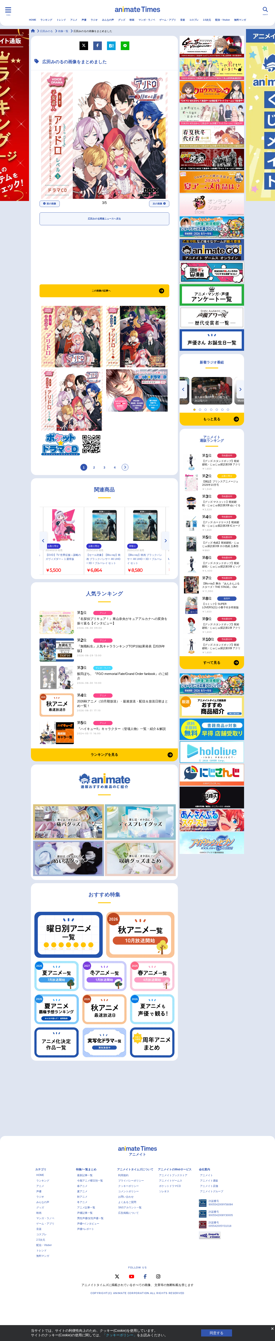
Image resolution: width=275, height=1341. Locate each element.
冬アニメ (82, 1202)
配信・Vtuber (222, 19)
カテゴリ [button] (40, 1169)
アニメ (73, 19)
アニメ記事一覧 (86, 1207)
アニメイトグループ (211, 1191)
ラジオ (94, 19)
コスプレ (194, 19)
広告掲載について (128, 1212)
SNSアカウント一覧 (130, 1207)
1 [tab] (195, 408)
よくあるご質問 (127, 1202)
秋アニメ (82, 1196)
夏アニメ (82, 1191)
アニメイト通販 (209, 1180)
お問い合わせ (126, 1196)
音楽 (182, 19)
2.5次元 (207, 19)
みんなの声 (108, 19)
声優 (84, 19)
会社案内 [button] (204, 1169)
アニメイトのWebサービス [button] (175, 1169)
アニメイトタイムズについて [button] (135, 1169)
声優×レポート (85, 1229)
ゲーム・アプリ (167, 19)
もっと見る (211, 419)
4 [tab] (212, 408)
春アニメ (82, 1186)
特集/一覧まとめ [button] (86, 1169)
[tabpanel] (211, 391)
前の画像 (51, 203)
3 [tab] (206, 408)
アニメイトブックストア (173, 1175)
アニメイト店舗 (209, 1186)
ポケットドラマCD (170, 1186)
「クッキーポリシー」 (119, 1335)
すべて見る (211, 662)
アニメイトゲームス (170, 1180)
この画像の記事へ (101, 290)
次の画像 (157, 203)
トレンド (61, 19)
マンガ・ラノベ (147, 19)
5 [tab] (217, 408)
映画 (132, 19)
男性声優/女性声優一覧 (90, 1218)
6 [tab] (223, 408)
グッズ (121, 19)
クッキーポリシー (128, 1186)
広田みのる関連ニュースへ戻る (104, 218)
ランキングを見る (104, 754)
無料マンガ (240, 19)
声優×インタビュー (88, 1223)
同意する (216, 1333)
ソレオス (164, 1191)
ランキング (46, 19)
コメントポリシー (128, 1191)
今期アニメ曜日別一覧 (90, 1180)
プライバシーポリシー (131, 1180)
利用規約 (123, 1175)
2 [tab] (200, 408)
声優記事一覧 (85, 1212)
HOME (32, 19)
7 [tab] (228, 408)
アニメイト (206, 1175)
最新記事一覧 (85, 1175)
